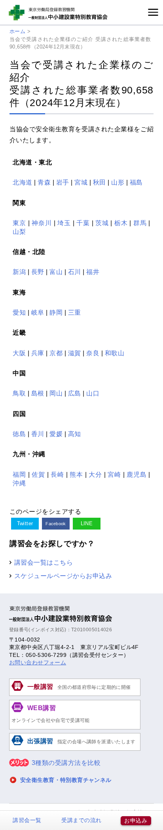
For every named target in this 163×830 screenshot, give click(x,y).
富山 (56, 271)
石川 (74, 271)
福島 (136, 182)
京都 (56, 352)
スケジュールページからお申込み (63, 575)
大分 (95, 474)
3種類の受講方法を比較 (66, 762)
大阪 (19, 352)
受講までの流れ (81, 820)
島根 (37, 393)
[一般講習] (74, 694)
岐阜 (37, 312)
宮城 (80, 182)
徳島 (19, 433)
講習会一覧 (27, 820)
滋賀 (74, 352)
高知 (74, 433)
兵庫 (37, 352)
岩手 (62, 182)
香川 (37, 433)
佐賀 (38, 474)
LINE (87, 523)
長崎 (57, 474)
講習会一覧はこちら (43, 562)
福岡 (19, 474)
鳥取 (19, 393)
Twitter (25, 523)
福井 (92, 271)
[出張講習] (74, 749)
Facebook (55, 523)
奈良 (92, 352)
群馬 (140, 222)
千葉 (83, 222)
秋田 (99, 182)
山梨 (19, 231)
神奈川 (42, 222)
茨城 (102, 222)
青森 (44, 182)
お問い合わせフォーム (37, 662)
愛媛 (56, 433)
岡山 (56, 393)
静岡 (56, 312)
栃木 (121, 222)
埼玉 (64, 222)
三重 (74, 312)
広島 (74, 393)
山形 (117, 182)
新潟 (19, 271)
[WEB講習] (74, 728)
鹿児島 (137, 474)
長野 (37, 271)
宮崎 (114, 474)
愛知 (19, 312)
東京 (19, 222)
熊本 (76, 474)
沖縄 (19, 483)
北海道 (22, 182)
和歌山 (114, 352)
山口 (92, 393)
